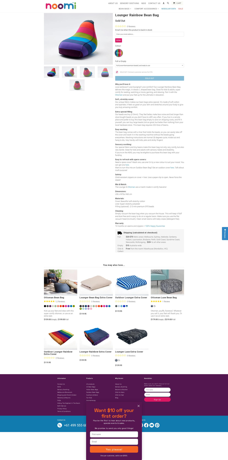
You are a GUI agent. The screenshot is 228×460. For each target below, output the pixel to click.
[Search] (168, 3)
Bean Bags (125, 9)
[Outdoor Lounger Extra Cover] (131, 282)
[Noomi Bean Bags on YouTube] (151, 427)
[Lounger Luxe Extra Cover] (131, 337)
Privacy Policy (62, 408)
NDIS (143, 3)
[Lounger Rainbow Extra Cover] (96, 337)
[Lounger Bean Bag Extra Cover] (96, 282)
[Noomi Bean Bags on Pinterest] (157, 427)
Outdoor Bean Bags (92, 392)
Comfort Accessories (147, 9)
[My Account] (164, 3)
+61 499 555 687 (76, 425)
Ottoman (119, 95)
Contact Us (154, 3)
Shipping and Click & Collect (66, 395)
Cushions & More (92, 395)
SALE (180, 9)
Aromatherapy (91, 400)
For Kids (89, 398)
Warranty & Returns (63, 398)
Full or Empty (120, 61)
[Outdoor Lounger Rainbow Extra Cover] (60, 337)
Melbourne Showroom (64, 392)
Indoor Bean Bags (92, 389)
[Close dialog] (138, 406)
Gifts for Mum (120, 392)
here (172, 167)
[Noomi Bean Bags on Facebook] (146, 427)
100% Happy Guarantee (155, 226)
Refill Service (61, 406)
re (128, 165)
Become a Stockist (121, 389)
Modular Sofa (169, 9)
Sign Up (157, 399)
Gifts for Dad (119, 395)
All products (90, 384)
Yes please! (114, 449)
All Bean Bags (90, 387)
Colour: (118, 46)
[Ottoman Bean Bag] (60, 282)
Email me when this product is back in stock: (133, 30)
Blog (116, 398)
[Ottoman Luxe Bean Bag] (167, 282)
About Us (113, 3)
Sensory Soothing (129, 3)
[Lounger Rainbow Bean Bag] (78, 39)
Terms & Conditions (64, 411)
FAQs (59, 400)
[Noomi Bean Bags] (60, 6)
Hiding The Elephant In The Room (68, 403)
